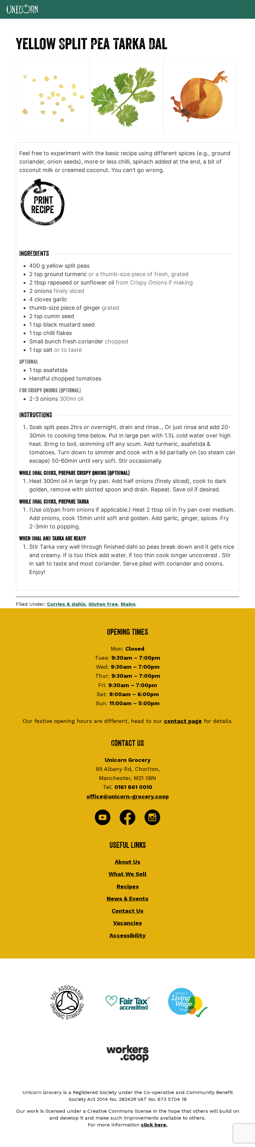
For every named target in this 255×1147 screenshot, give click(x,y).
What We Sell (127, 874)
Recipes (128, 886)
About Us (127, 861)
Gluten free (103, 604)
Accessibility (127, 935)
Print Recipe (42, 205)
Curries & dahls (66, 604)
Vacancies (127, 923)
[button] (127, 9)
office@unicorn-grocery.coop (127, 796)
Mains (128, 604)
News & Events (127, 898)
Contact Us (127, 910)
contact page (183, 721)
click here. (154, 1125)
